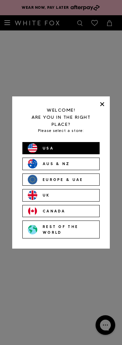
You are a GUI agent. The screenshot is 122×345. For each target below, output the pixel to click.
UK (46, 195)
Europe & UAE (63, 179)
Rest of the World (60, 229)
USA (48, 148)
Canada (54, 211)
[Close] (102, 104)
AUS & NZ (56, 163)
